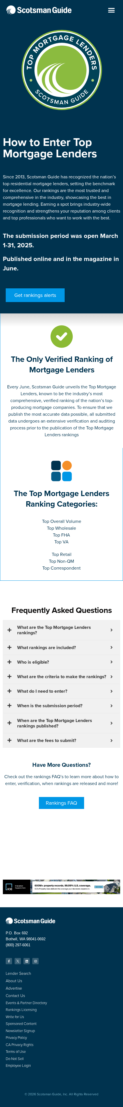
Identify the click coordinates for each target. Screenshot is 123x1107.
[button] (111, 10)
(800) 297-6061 (18, 945)
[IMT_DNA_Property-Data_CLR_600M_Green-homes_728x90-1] (61, 892)
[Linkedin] (26, 961)
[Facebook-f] (9, 961)
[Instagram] (35, 961)
